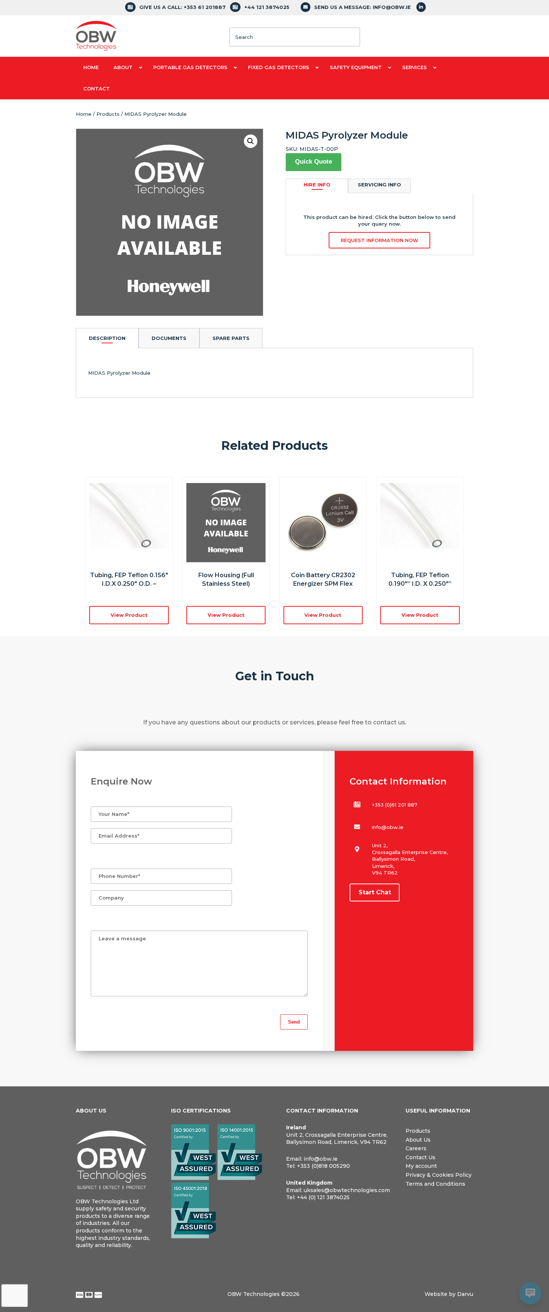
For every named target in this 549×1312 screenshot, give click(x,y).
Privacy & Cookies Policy (439, 1175)
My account (421, 1166)
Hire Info (317, 185)
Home (84, 114)
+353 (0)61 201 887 (394, 805)
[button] (250, 141)
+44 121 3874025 (266, 7)
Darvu (465, 1294)
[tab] (107, 338)
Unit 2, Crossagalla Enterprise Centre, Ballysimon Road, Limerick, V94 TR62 (337, 1139)
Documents (169, 338)
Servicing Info (379, 185)
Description (107, 338)
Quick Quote (313, 161)
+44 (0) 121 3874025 (323, 1197)
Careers (416, 1148)
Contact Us (420, 1157)
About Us (418, 1139)
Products (108, 114)
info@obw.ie (387, 827)
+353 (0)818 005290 (323, 1166)
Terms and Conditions (435, 1184)
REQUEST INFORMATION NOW (379, 240)
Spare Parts (231, 338)
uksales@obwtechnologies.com (347, 1190)
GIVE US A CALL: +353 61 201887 (182, 7)
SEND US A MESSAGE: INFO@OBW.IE (362, 7)
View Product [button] (129, 615)
